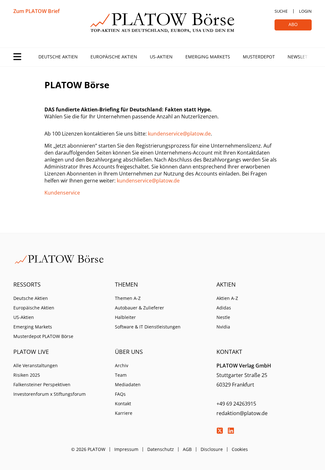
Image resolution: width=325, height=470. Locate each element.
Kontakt (123, 403)
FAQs (120, 394)
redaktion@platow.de (242, 413)
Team (121, 375)
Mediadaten (128, 384)
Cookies (240, 449)
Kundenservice (62, 192)
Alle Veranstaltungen (35, 365)
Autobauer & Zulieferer (139, 308)
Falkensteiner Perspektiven (41, 384)
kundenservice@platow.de (179, 133)
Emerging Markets (207, 57)
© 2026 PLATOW (88, 449)
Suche (281, 11)
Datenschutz (160, 449)
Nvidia (223, 327)
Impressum (126, 449)
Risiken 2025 (26, 375)
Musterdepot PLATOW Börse (43, 336)
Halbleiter (125, 317)
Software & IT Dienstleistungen (148, 327)
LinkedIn (231, 430)
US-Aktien (161, 57)
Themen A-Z (128, 298)
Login (305, 11)
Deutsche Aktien (58, 57)
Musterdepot (259, 57)
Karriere (123, 413)
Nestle (223, 317)
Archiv (121, 365)
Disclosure (212, 449)
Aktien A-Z (227, 298)
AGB (187, 449)
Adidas (223, 308)
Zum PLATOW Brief (36, 11)
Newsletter (301, 57)
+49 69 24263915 (236, 403)
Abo (293, 24)
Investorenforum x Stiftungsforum (49, 394)
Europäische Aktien (113, 57)
